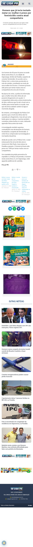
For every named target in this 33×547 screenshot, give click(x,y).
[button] (23, 3)
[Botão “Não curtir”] (17, 169)
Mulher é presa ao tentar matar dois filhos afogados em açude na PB (6, 181)
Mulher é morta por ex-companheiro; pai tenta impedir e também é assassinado (16, 182)
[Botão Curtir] (13, 169)
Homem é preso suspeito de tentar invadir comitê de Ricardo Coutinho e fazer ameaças (16, 351)
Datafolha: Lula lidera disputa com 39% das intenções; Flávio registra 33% (16, 326)
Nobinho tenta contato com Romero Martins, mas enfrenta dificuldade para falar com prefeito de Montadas (15, 447)
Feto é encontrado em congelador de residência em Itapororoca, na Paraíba (15, 422)
